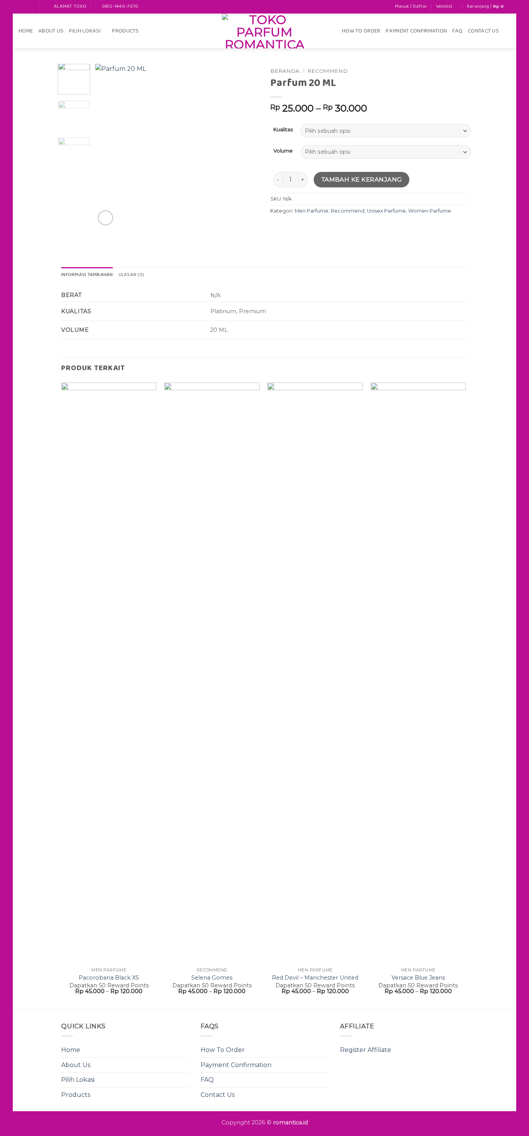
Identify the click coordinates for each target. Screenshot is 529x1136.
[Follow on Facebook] (22, 7)
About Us (51, 31)
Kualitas (283, 129)
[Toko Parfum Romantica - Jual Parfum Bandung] (264, 31)
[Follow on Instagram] (29, 7)
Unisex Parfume (386, 211)
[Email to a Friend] (305, 228)
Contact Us (483, 31)
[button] (411, 6)
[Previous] (108, 145)
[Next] (246, 145)
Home (26, 31)
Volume (283, 151)
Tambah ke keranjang (361, 179)
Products (125, 31)
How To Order (361, 31)
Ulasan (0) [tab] (131, 275)
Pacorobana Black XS (109, 977)
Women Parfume (429, 211)
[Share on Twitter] (291, 228)
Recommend (327, 71)
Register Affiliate (365, 1050)
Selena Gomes (211, 977)
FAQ (457, 31)
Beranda (284, 71)
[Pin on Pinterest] (319, 228)
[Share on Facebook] (277, 228)
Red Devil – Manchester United (315, 977)
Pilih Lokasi (84, 31)
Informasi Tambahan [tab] (87, 275)
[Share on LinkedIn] (333, 228)
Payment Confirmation (416, 31)
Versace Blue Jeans (418, 977)
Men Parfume (311, 211)
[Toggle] (184, 1080)
